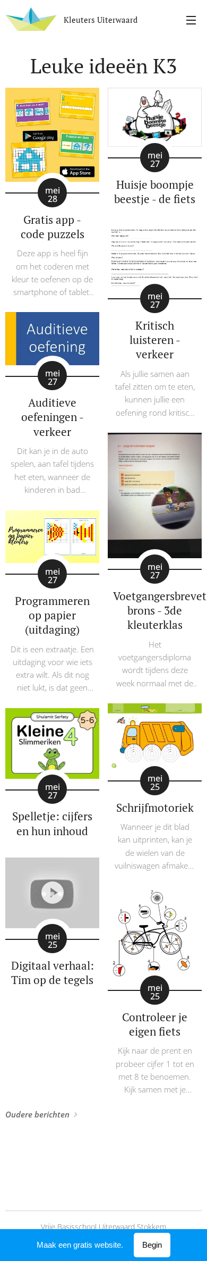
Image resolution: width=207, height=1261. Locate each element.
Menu (191, 19)
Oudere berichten (37, 1114)
